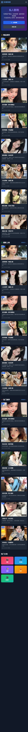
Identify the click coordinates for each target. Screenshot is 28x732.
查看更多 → (24, 242)
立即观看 (15, 22)
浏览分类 (14, 27)
